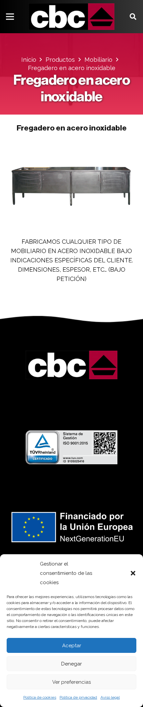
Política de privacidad (78, 697)
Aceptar (71, 646)
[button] (133, 573)
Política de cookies (39, 697)
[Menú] (10, 16)
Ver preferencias (71, 682)
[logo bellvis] (71, 16)
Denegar (71, 664)
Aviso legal (110, 697)
